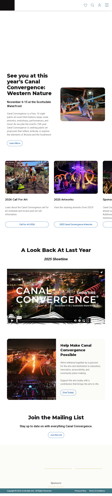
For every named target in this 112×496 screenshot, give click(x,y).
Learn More (14, 143)
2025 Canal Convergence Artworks (76, 224)
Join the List (56, 435)
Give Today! (68, 392)
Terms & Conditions (97, 491)
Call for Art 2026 (27, 224)
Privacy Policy (80, 491)
